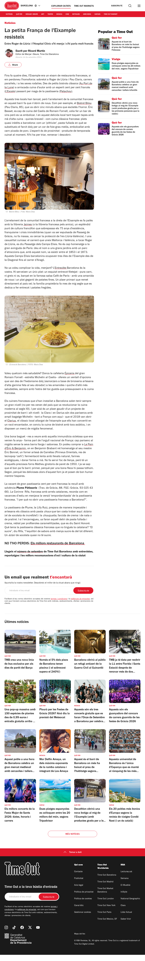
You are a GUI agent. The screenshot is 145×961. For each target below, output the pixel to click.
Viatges (97, 14)
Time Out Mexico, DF (107, 919)
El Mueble (125, 885)
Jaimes (28, 224)
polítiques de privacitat (80, 599)
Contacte (78, 872)
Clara (123, 905)
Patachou (65, 91)
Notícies (9, 14)
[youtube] (38, 927)
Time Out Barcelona (106, 875)
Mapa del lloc (79, 934)
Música (59, 14)
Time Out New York (106, 905)
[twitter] (30, 927)
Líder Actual (126, 912)
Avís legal (78, 885)
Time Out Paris (104, 912)
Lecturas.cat (126, 872)
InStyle (124, 892)
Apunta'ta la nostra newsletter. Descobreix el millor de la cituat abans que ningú (42, 583)
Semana (124, 878)
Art (42, 14)
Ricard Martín (36, 51)
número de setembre (30, 552)
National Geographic (130, 899)
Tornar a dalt (75, 852)
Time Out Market (110, 14)
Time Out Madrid (105, 882)
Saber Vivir (126, 919)
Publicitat (78, 878)
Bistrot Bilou (84, 103)
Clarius (11, 421)
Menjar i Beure (32, 14)
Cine (67, 14)
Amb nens (87, 14)
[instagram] (6, 927)
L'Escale (10, 91)
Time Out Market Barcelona (105, 890)
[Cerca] (130, 5)
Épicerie (70, 373)
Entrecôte (61, 268)
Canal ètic (79, 905)
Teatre (50, 14)
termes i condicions (59, 599)
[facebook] (22, 927)
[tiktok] (14, 927)
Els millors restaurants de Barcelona (58, 543)
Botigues (76, 14)
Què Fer (19, 14)
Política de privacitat (83, 892)
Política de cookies (83, 899)
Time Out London (105, 899)
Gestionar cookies (82, 912)
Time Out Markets (84, 6)
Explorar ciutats (61, 6)
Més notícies (72, 834)
